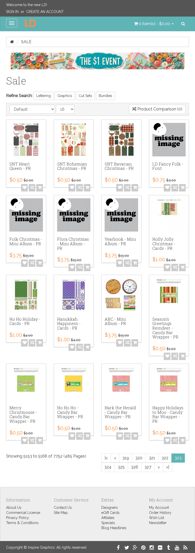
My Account (159, 508)
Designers (109, 508)
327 (147, 467)
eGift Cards (110, 513)
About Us (13, 508)
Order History (160, 513)
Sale (26, 41)
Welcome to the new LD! (26, 5)
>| (167, 467)
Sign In (12, 12)
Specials (108, 523)
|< (106, 458)
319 (125, 458)
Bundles (105, 96)
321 (152, 458)
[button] (153, 24)
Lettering (43, 96)
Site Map (61, 513)
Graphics (64, 96)
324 (107, 467)
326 (134, 467)
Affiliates (108, 518)
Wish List (156, 518)
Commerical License (23, 513)
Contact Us (63, 508)
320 (138, 458)
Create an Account (45, 12)
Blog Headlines (113, 528)
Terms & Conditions (22, 523)
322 (164, 458)
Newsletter (158, 523)
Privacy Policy (17, 518)
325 (121, 467)
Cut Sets (85, 96)
